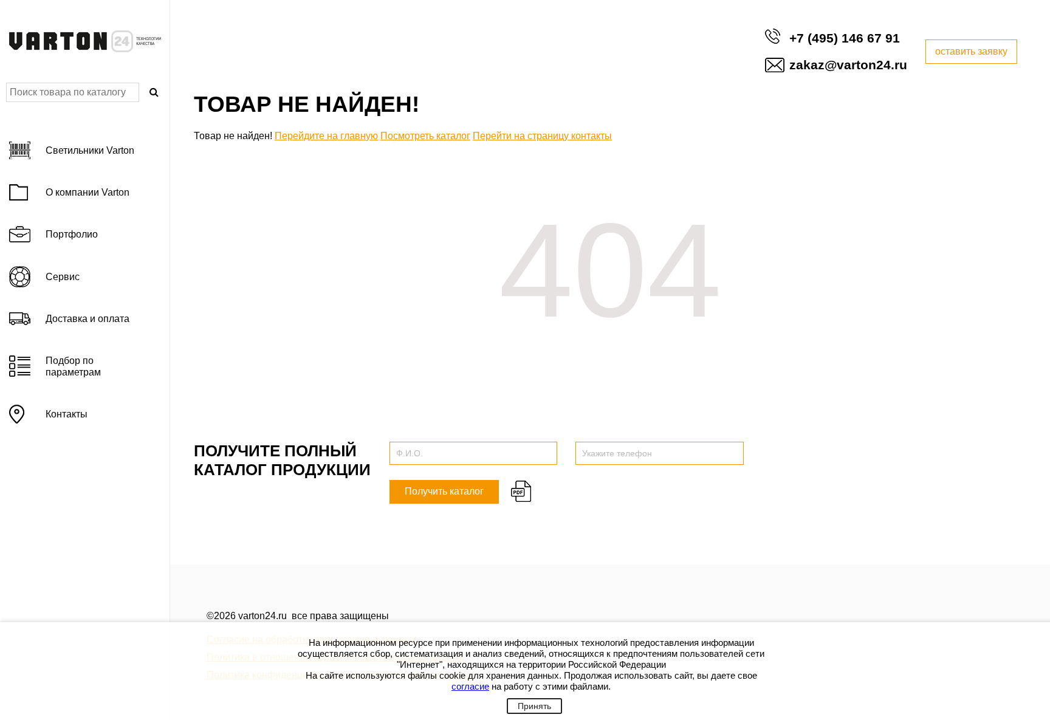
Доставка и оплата (87, 319)
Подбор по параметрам (73, 366)
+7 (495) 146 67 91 (844, 38)
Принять (534, 706)
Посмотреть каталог (425, 136)
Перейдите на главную (326, 136)
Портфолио (72, 234)
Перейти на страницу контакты (542, 136)
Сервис (63, 277)
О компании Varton (87, 192)
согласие (470, 686)
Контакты (67, 414)
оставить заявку (971, 51)
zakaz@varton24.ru (848, 65)
